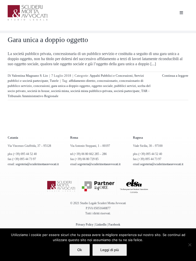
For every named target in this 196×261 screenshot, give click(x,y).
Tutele (54, 81)
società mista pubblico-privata (91, 91)
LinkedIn (100, 224)
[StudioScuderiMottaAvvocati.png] (27, 7)
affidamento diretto (82, 81)
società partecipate (127, 91)
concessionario (107, 81)
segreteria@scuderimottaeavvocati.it (37, 164)
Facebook (114, 224)
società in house (38, 91)
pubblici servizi (125, 86)
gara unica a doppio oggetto (70, 86)
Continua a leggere (175, 75)
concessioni (41, 86)
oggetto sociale (102, 86)
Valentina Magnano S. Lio (30, 75)
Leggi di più (109, 250)
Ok (79, 250)
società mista (60, 91)
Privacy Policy (84, 224)
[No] (189, 244)
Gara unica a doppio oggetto (48, 40)
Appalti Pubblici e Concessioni (111, 75)
